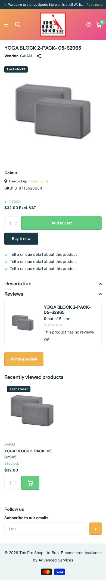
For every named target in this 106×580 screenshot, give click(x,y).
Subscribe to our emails (26, 517)
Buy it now (21, 238)
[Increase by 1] (17, 218)
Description (18, 284)
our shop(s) (39, 181)
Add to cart (61, 223)
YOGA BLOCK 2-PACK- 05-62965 (29, 454)
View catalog (7, 25)
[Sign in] (89, 24)
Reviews (13, 294)
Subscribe (95, 528)
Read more (94, 4)
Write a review (24, 359)
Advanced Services (56, 560)
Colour (10, 172)
